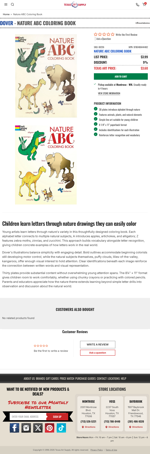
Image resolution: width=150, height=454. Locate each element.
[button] (105, 34)
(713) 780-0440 (112, 421)
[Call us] (137, 5)
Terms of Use (111, 450)
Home (6, 14)
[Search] (12, 4)
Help (123, 378)
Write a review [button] (98, 344)
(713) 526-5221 (88, 421)
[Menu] (6, 4)
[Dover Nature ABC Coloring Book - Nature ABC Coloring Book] (46, 76)
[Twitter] (38, 431)
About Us (29, 378)
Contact (102, 378)
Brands (40, 378)
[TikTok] (61, 431)
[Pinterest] (49, 431)
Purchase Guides (85, 378)
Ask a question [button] (97, 352)
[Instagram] (26, 431)
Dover (6, 23)
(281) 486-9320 (136, 421)
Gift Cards (52, 378)
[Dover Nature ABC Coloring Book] (46, 165)
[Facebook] (14, 431)
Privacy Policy (97, 450)
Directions (90, 427)
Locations (114, 378)
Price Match (67, 378)
